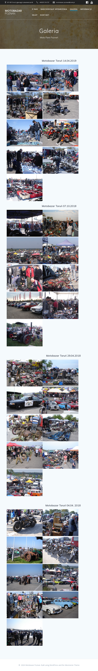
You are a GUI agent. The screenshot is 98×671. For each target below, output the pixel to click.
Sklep (34, 15)
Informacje (86, 9)
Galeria (73, 9)
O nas (35, 9)
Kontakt (44, 15)
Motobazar (13, 12)
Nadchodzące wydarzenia (54, 9)
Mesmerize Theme (72, 665)
